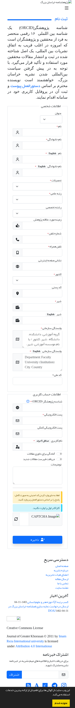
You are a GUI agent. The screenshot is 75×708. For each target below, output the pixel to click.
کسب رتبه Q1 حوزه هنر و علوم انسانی (47, 602)
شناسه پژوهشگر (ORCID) (46, 401)
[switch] (59, 453)
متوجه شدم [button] (61, 703)
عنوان (58, 113)
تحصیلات (55, 180)
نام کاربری (47, 440)
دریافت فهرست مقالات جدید (39, 459)
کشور (57, 274)
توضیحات (56, 464)
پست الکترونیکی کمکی (50, 427)
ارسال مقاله (61, 579)
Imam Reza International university (36, 638)
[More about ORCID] (28, 401)
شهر (58, 301)
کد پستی (56, 287)
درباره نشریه (61, 570)
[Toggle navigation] (39, 8)
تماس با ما (62, 583)
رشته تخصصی (53, 207)
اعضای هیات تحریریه (57, 574)
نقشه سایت (61, 588)
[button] (50, 695)
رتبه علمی (55, 193)
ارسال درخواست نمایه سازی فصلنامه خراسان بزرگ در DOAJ (38, 609)
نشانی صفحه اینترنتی (49, 260)
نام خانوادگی (53, 139)
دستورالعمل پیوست (25, 86)
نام (58, 126)
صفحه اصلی (61, 566)
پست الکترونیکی (52, 414)
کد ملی (56, 375)
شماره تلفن (54, 233)
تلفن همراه (54, 246)
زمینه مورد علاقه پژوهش (47, 219)
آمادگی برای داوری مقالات (41, 453)
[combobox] (51, 119)
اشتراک (14, 675)
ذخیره (35, 540)
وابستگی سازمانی (51, 328)
